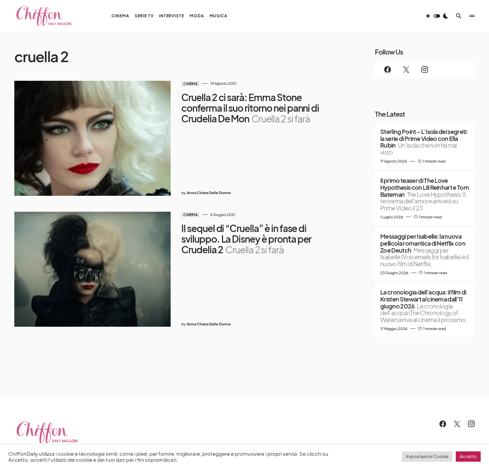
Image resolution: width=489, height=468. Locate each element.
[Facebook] (387, 69)
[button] (436, 16)
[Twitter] (406, 69)
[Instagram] (424, 69)
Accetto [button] (468, 456)
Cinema (190, 84)
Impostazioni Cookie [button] (427, 456)
